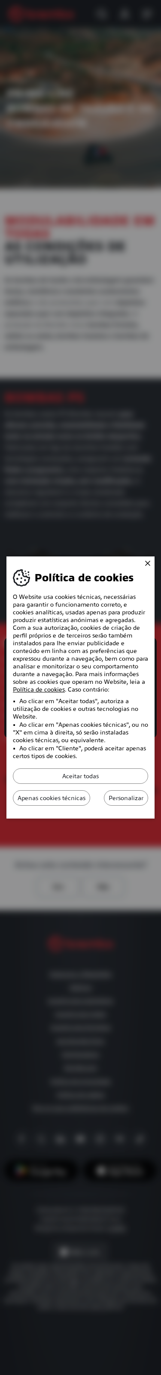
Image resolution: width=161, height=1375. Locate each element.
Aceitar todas (80, 776)
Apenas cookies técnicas (51, 798)
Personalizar (126, 798)
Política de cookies (39, 689)
